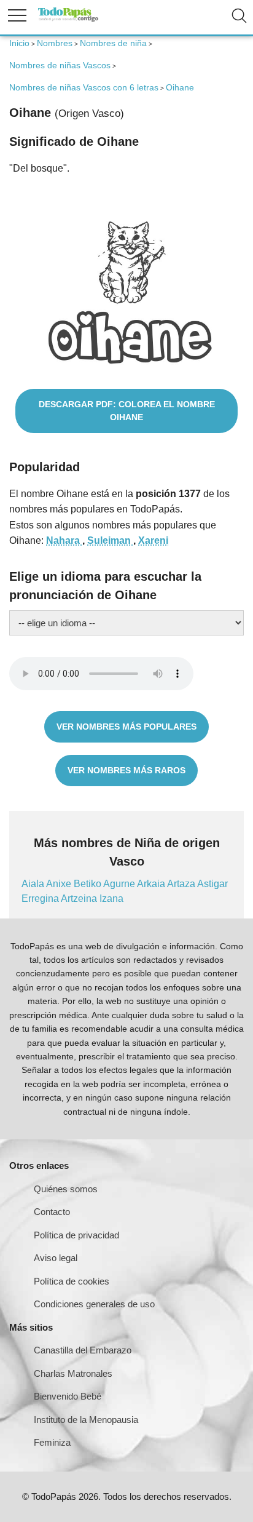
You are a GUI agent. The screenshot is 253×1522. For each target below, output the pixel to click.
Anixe (60, 884)
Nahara (64, 540)
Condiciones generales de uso (94, 1304)
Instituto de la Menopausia (86, 1419)
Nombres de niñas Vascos (60, 65)
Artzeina (80, 898)
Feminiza (52, 1442)
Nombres (54, 43)
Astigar (212, 884)
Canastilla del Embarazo (82, 1350)
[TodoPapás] (68, 20)
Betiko (88, 884)
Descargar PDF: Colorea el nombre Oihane (127, 410)
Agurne (120, 884)
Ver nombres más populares (126, 726)
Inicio (19, 43)
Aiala (33, 884)
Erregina (41, 898)
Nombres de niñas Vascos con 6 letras (83, 87)
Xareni (153, 540)
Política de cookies (71, 1281)
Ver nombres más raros (126, 770)
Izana (111, 898)
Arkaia (152, 884)
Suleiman (110, 540)
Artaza (182, 884)
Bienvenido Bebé (67, 1396)
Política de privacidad (76, 1235)
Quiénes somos (66, 1189)
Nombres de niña (113, 43)
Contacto (52, 1211)
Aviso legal (55, 1258)
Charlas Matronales (73, 1373)
